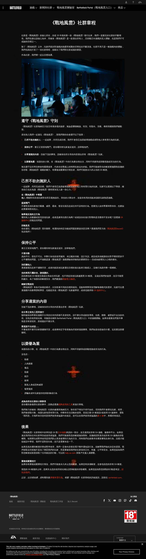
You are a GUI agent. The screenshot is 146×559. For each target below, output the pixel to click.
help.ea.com (70, 453)
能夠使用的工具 (65, 405)
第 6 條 (100, 416)
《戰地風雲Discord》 (115, 229)
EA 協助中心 (99, 290)
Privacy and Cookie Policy (34, 554)
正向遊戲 (62, 432)
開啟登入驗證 (69, 279)
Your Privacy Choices (126, 552)
